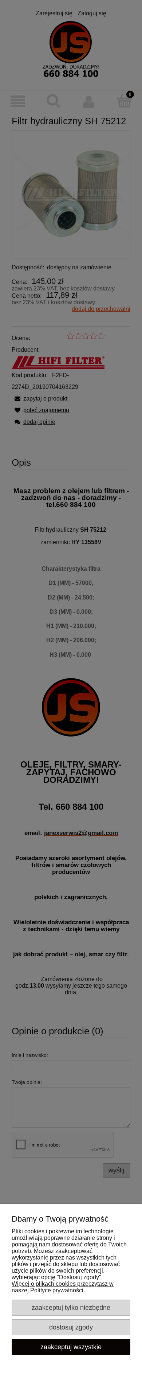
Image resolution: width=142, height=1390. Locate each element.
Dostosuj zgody (71, 1327)
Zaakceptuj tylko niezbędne (71, 1307)
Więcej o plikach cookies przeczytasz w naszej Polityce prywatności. (63, 1287)
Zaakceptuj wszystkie (71, 1347)
